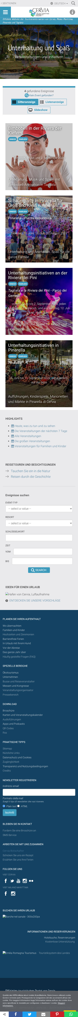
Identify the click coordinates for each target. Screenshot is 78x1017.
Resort (9, 517)
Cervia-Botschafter (13, 850)
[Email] (43, 1014)
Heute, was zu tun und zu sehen (34, 426)
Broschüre (8, 710)
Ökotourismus (11, 672)
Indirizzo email (11, 786)
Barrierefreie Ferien (13, 639)
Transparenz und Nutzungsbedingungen (25, 766)
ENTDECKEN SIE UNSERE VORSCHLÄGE (34, 600)
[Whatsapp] (71, 1014)
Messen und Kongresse (16, 685)
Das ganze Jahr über (14, 652)
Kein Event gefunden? (41, 95)
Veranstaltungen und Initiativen (39, 57)
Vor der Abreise (11, 647)
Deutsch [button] (60, 3)
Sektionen (9, 3)
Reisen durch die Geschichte (31, 476)
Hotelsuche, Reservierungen (59, 937)
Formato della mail (23, 800)
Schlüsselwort (15, 531)
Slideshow (41, 110)
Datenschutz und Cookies (17, 757)
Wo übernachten (12, 625)
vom (8, 551)
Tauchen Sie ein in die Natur (30, 471)
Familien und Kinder (14, 630)
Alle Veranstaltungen (27, 436)
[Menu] (5, 12)
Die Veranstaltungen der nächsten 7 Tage (40, 431)
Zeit (7, 545)
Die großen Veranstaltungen (32, 441)
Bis (7, 561)
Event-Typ (11, 502)
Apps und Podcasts (14, 723)
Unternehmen (10, 677)
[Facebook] (15, 1014)
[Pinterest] (57, 1014)
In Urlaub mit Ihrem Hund (17, 643)
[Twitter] (29, 1014)
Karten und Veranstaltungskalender (23, 715)
